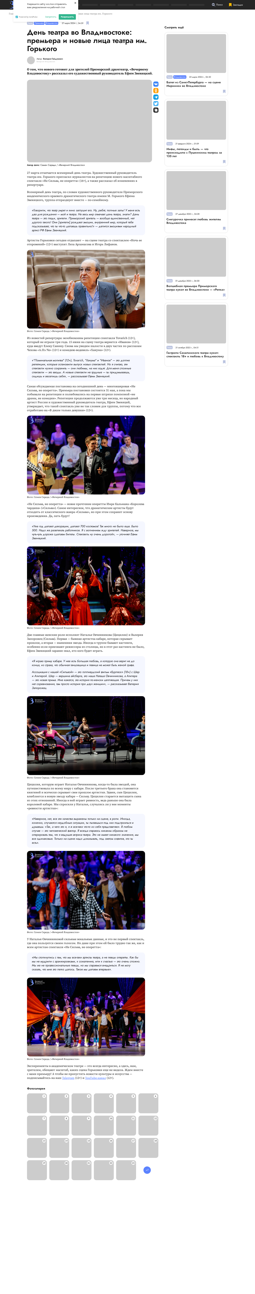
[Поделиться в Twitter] (155, 103)
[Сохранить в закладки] (87, 23)
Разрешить (67, 16)
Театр (30, 23)
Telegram (68, 1078)
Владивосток (52, 23)
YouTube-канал (95, 1078)
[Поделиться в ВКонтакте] (155, 84)
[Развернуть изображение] (37, 1103)
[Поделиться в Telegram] (155, 97)
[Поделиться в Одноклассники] (155, 90)
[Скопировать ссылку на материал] (155, 110)
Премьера (39, 23)
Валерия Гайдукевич (53, 59)
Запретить (50, 16)
